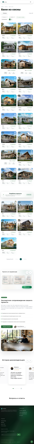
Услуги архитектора (23, 413)
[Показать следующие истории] (30, 360)
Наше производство (23, 412)
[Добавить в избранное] (15, 24)
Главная (2, 6)
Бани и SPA (3, 424)
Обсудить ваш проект (7, 326)
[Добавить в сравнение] (15, 26)
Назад (16, 259)
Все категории (26, 287)
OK (18, 434)
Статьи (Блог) (3, 425)
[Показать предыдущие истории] (27, 360)
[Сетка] (10, 19)
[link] (8, 31)
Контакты (21, 415)
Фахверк (2, 422)
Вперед (25, 259)
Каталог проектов (22, 410)
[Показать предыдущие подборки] (27, 272)
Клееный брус (3, 420)
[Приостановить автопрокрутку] (21, 388)
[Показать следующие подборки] (30, 272)
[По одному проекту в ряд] (11, 19)
